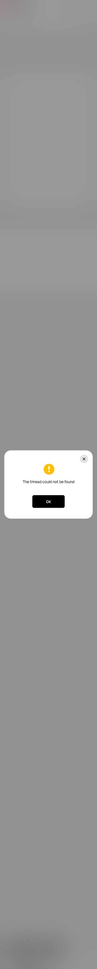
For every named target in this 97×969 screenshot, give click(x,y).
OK (48, 501)
